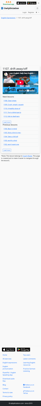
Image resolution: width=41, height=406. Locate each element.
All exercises (7, 359)
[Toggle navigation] (37, 8)
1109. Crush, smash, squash (14, 105)
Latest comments (29, 359)
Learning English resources (29, 364)
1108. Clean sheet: (10, 101)
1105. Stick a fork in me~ (12, 133)
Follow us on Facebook (28, 386)
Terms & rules (8, 392)
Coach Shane (27, 156)
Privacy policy (7, 396)
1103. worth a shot (10, 140)
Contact (5, 389)
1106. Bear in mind (10, 129)
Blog (4, 385)
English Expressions (8, 18)
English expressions (10, 363)
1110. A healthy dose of (12, 108)
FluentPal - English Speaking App (9, 374)
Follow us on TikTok (28, 392)
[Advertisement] (20, 42)
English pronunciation (8, 367)
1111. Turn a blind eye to (12, 112)
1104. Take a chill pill (11, 137)
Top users (26, 355)
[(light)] (37, 12)
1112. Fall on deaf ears (12, 116)
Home (5, 355)
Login (25, 12)
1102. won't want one (11, 144)
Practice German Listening (29, 370)
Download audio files (9, 380)
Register (31, 12)
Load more (7, 122)
